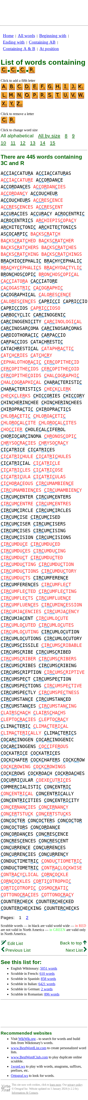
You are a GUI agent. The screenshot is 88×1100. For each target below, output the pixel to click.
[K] (81, 89)
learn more (55, 1084)
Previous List (17, 950)
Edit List (14, 943)
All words (26, 35)
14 (42, 142)
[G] (50, 89)
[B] (12, 89)
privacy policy (74, 1084)
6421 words (46, 984)
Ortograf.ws (19, 1076)
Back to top (71, 943)
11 (13, 142)
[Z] (20, 106)
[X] (4, 106)
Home (8, 35)
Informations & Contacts (25, 1092)
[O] (27, 98)
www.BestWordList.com (28, 1048)
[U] (66, 98)
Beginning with (52, 35)
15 (52, 142)
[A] (4, 89)
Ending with (14, 42)
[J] (73, 89)
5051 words (48, 968)
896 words (51, 994)
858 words (48, 979)
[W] (81, 98)
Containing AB (42, 42)
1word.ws (18, 1066)
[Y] (12, 106)
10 (3, 142)
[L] (4, 98)
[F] (43, 89)
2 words (47, 989)
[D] (27, 89)
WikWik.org (27, 1039)
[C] (20, 89)
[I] (66, 89)
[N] (20, 98)
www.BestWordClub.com (29, 1057)
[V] (73, 98)
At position (49, 48)
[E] (35, 89)
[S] (50, 98)
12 (22, 142)
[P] (35, 98)
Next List (75, 950)
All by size (49, 135)
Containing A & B (19, 48)
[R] (43, 98)
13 (32, 142)
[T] (58, 98)
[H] (58, 89)
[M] (12, 98)
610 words (47, 973)
